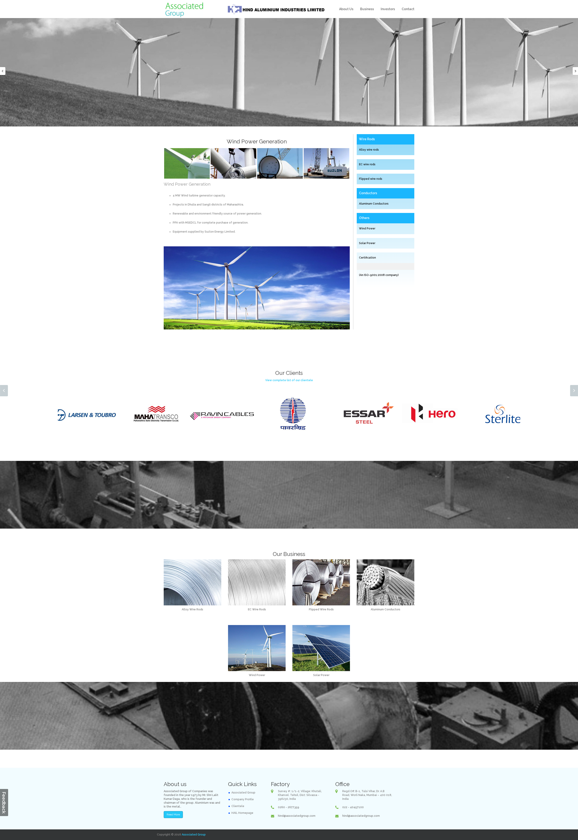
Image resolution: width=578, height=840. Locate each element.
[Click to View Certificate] (359, 283)
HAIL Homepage (242, 812)
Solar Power (367, 243)
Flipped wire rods (370, 178)
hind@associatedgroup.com (296, 815)
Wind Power (367, 228)
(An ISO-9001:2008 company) (379, 275)
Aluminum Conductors (374, 203)
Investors (388, 9)
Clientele (237, 806)
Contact (408, 9)
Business (367, 9)
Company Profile (242, 799)
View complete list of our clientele (289, 380)
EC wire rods (367, 164)
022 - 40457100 (353, 807)
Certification (367, 257)
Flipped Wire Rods (321, 609)
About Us (346, 9)
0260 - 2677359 (288, 807)
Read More (173, 814)
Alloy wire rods (369, 149)
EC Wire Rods (257, 609)
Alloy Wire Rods (192, 609)
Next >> (574, 390)
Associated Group (243, 792)
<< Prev (4, 390)
